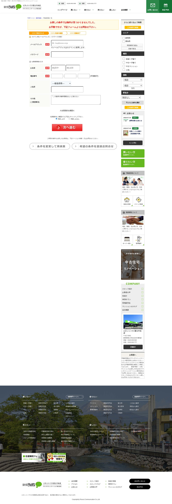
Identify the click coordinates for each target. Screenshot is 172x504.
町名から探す (134, 410)
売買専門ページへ (73, 397)
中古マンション (132, 66)
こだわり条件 (70, 403)
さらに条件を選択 (133, 102)
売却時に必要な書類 (48, 441)
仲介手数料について (68, 434)
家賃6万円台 (108, 410)
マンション (27, 410)
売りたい (97, 9)
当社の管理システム (97, 431)
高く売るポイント (67, 431)
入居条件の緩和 (136, 431)
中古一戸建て (131, 63)
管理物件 (138, 243)
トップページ (62, 9)
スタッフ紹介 (127, 289)
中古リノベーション (72, 410)
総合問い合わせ (140, 481)
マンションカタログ (129, 306)
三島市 (56, 413)
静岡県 (127, 38)
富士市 (56, 403)
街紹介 (124, 296)
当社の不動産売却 (29, 431)
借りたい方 (129, 162)
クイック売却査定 (29, 438)
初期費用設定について (117, 438)
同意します (61, 119)
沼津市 (56, 410)
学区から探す (134, 406)
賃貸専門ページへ (140, 397)
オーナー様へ (127, 243)
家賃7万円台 (108, 413)
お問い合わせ (152, 9)
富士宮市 (57, 406)
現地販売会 (126, 303)
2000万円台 (42, 410)
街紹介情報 (112, 481)
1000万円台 (42, 406)
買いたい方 (129, 153)
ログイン (69, 416)
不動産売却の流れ (47, 431)
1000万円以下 (43, 403)
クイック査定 (138, 204)
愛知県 (127, 41)
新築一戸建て (131, 59)
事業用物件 (94, 410)
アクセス (74, 484)
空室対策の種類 (115, 434)
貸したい (109, 9)
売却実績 (26, 434)
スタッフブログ (95, 484)
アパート (93, 403)
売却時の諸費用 (46, 438)
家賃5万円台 (108, 406)
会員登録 (69, 413)
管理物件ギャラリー (97, 434)
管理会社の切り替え (116, 431)
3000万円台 (42, 413)
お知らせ (74, 487)
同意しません (75, 119)
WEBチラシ (126, 299)
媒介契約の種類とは (68, 441)
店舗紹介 (133, 347)
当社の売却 (126, 204)
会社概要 (125, 310)
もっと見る (132, 143)
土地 (127, 70)
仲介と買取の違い (47, 434)
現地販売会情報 (71, 406)
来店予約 (165, 9)
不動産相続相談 (66, 438)
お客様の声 (126, 292)
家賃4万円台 (108, 403)
